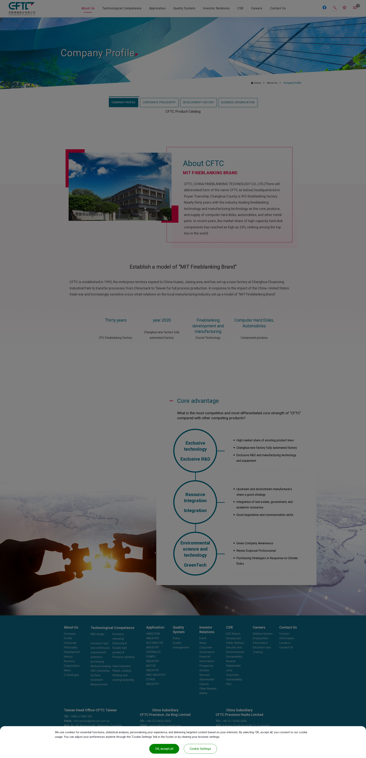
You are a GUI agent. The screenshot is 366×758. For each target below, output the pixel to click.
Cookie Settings (200, 749)
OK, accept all (164, 749)
